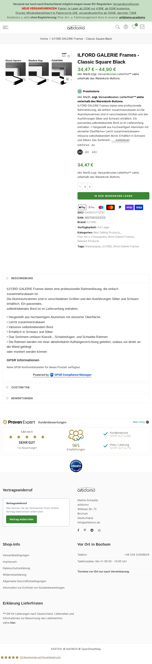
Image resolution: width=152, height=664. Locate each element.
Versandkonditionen (126, 4)
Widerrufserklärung (14, 574)
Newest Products (88, 241)
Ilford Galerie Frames (121, 236)
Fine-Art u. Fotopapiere (91, 236)
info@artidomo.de (88, 522)
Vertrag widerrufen (21, 519)
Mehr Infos (139, 422)
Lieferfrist (123, 74)
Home (44, 38)
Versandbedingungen (16, 555)
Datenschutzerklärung (16, 568)
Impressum (10, 561)
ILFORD (91, 222)
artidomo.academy (132, 17)
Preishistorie (91, 91)
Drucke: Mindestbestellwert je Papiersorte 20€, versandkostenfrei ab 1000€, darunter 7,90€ (76, 13)
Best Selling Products (107, 232)
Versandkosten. (108, 97)
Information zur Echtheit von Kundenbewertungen (34, 587)
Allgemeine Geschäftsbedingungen (24, 581)
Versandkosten (107, 74)
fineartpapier (93, 246)
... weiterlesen (121, 140)
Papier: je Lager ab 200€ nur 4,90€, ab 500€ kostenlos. (94, 8)
